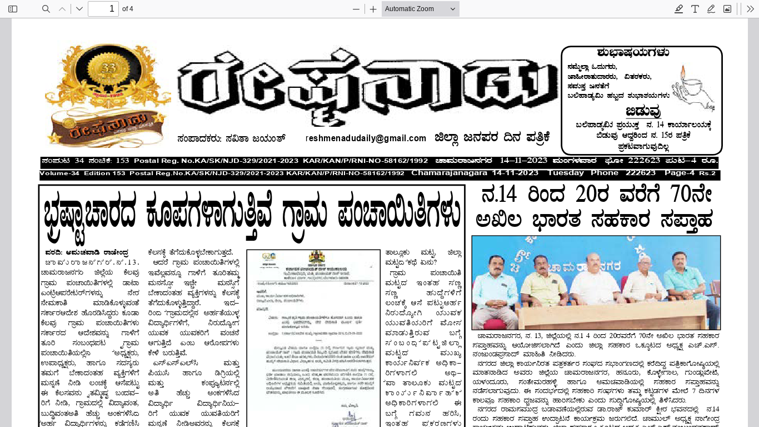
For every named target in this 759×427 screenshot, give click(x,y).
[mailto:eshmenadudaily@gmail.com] (367, 138)
